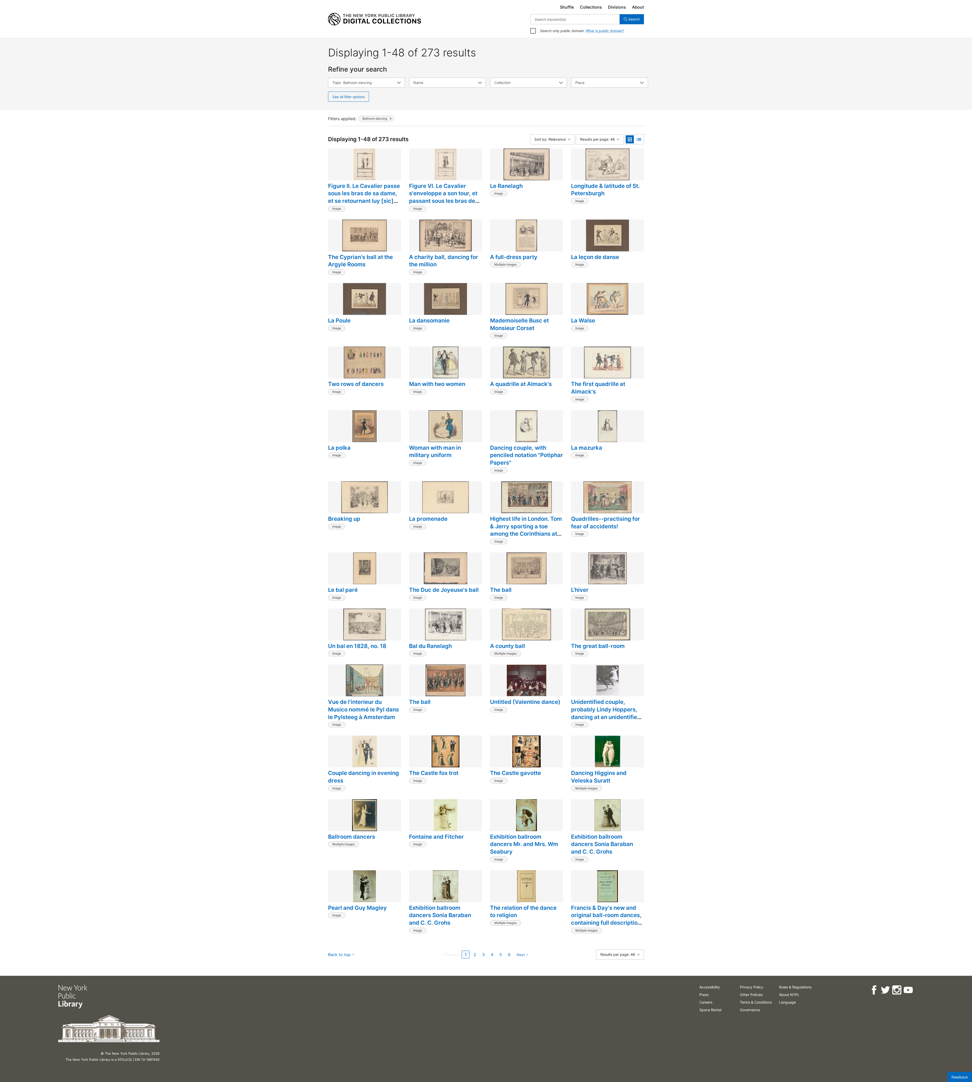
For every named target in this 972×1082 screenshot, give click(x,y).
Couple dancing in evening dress (363, 777)
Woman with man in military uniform (435, 451)
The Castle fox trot (433, 773)
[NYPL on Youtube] (908, 990)
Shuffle (567, 7)
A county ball (507, 646)
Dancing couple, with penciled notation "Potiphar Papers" (526, 455)
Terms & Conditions (756, 1002)
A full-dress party (513, 257)
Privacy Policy (751, 987)
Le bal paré (343, 590)
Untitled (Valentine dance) (525, 702)
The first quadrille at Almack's (598, 388)
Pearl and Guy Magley (357, 907)
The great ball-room (598, 646)
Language (787, 1002)
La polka (339, 447)
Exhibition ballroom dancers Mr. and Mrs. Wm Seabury (524, 844)
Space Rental (710, 1010)
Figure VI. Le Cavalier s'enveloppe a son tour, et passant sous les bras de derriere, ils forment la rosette (443, 201)
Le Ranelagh (506, 186)
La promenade (428, 518)
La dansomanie (429, 320)
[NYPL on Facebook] (874, 990)
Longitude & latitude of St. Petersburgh (605, 190)
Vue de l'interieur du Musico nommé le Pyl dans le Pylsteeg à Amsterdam (363, 709)
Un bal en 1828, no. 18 (357, 646)
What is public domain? (605, 31)
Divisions (617, 7)
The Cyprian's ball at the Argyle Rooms (360, 261)
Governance (750, 1010)
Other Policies (751, 994)
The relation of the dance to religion (523, 911)
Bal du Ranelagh (430, 646)
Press (703, 994)
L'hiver (580, 590)
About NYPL (789, 994)
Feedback (959, 1077)
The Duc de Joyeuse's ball (444, 590)
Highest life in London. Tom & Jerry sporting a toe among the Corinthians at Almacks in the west (526, 530)
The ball (501, 590)
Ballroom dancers (351, 836)
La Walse (583, 320)
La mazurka (586, 447)
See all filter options (348, 97)
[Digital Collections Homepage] (374, 19)
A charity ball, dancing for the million (443, 261)
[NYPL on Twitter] (885, 990)
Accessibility (709, 987)
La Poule (339, 320)
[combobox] (575, 19)
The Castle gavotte (515, 773)
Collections (591, 7)
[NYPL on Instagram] (897, 990)
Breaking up (344, 518)
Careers (705, 1002)
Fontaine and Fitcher (436, 836)
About (638, 7)
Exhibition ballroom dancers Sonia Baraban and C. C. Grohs (602, 844)
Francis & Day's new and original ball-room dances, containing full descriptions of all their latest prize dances (607, 922)
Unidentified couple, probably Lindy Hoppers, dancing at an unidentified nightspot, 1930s (606, 713)
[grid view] (630, 139)
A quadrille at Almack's (521, 384)
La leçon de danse (595, 257)
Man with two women (437, 384)
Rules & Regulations (795, 987)
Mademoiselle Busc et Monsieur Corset (519, 324)
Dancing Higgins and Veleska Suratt (598, 777)
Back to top (339, 954)
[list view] (639, 139)
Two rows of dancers (356, 384)
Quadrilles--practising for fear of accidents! (605, 522)
